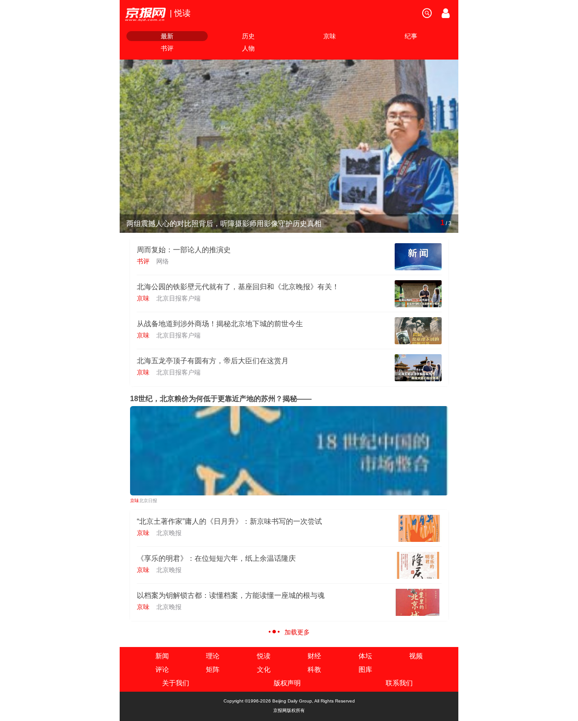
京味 (329, 36)
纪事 (411, 36)
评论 (162, 669)
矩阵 (212, 669)
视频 (416, 656)
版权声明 (287, 683)
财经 (314, 656)
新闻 (162, 656)
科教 (314, 669)
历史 (248, 36)
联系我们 (399, 683)
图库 (365, 669)
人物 (248, 48)
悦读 (263, 656)
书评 (167, 48)
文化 (263, 669)
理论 (212, 656)
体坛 (365, 656)
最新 (167, 36)
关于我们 (175, 683)
